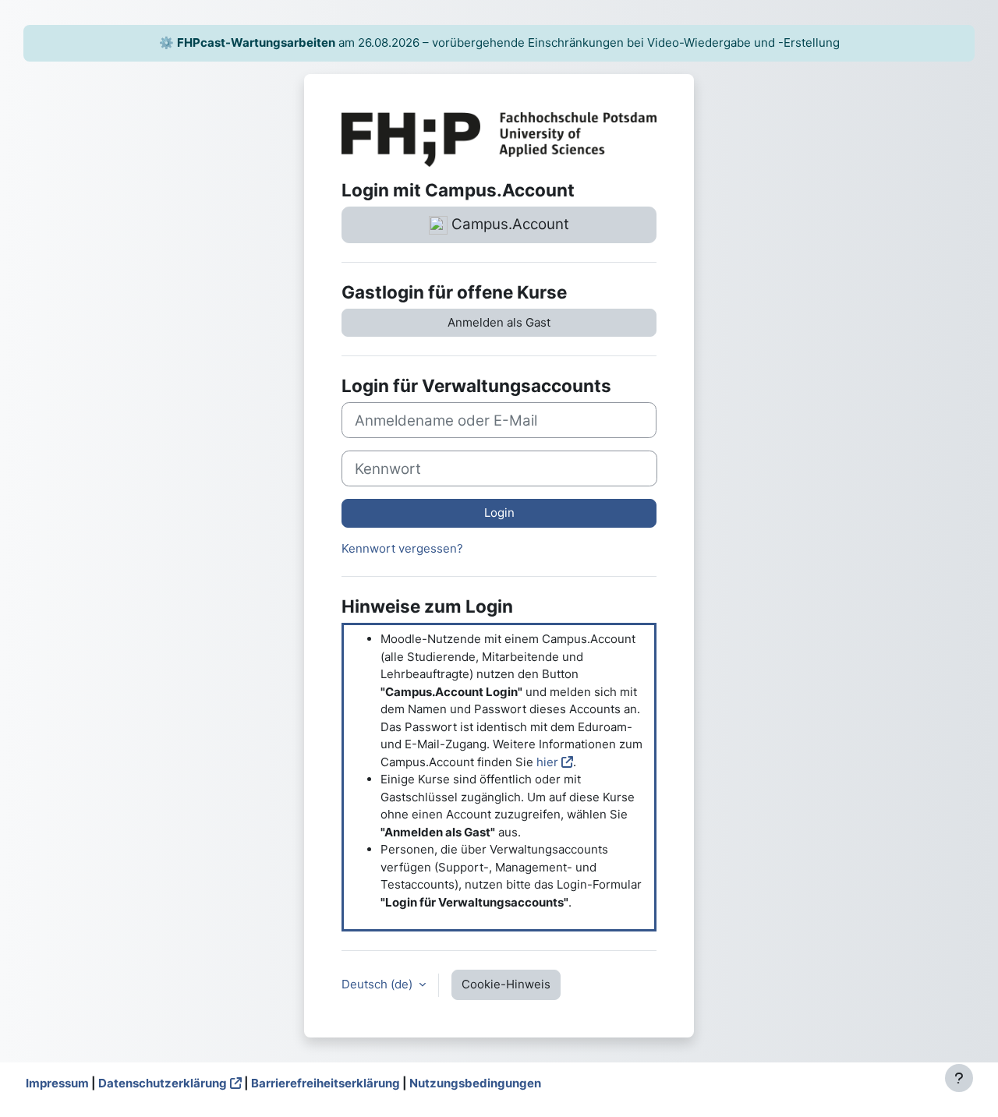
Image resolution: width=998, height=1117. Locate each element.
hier (547, 762)
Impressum (57, 1083)
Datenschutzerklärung (162, 1083)
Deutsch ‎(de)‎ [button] (379, 984)
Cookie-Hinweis (506, 984)
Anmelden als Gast (499, 322)
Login (499, 512)
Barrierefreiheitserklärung (325, 1083)
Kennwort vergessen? (402, 548)
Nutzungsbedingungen (475, 1083)
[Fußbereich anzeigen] (959, 1078)
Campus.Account (508, 224)
